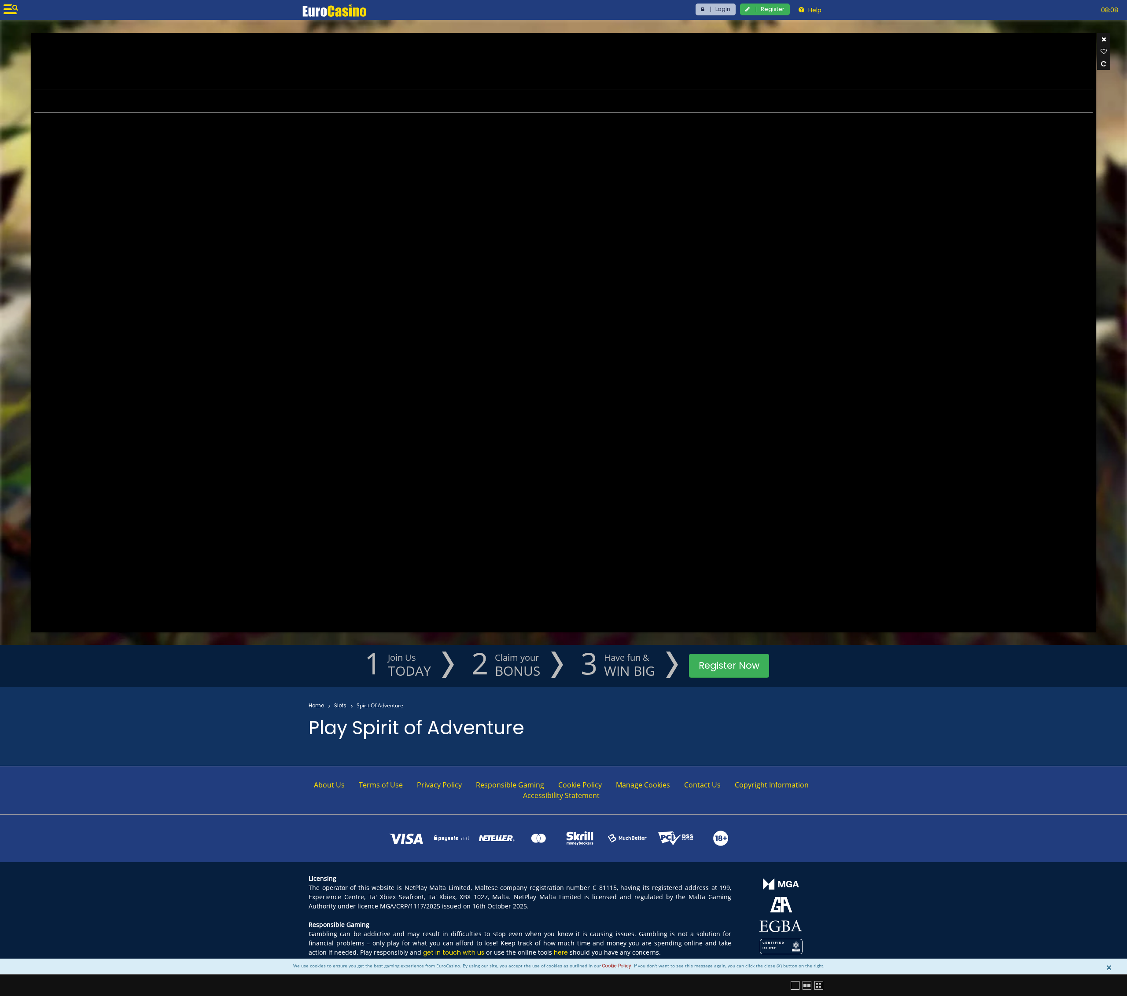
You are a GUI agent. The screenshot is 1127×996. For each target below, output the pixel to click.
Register (772, 9)
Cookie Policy (616, 966)
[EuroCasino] (334, 10)
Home (316, 705)
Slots (340, 705)
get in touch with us (453, 952)
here (561, 952)
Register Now (729, 665)
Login (722, 9)
